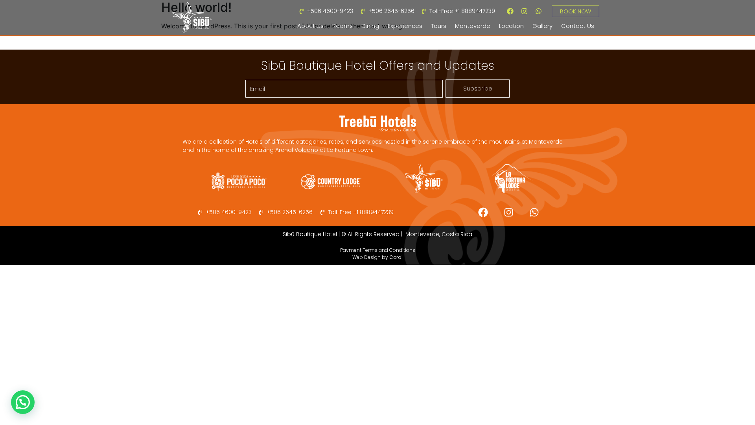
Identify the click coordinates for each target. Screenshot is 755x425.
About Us (310, 26)
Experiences (405, 26)
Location (511, 26)
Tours (438, 26)
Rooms (342, 26)
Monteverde (472, 26)
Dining (370, 26)
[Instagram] (524, 11)
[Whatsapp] (538, 11)
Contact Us (577, 26)
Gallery (542, 26)
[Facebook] (511, 11)
